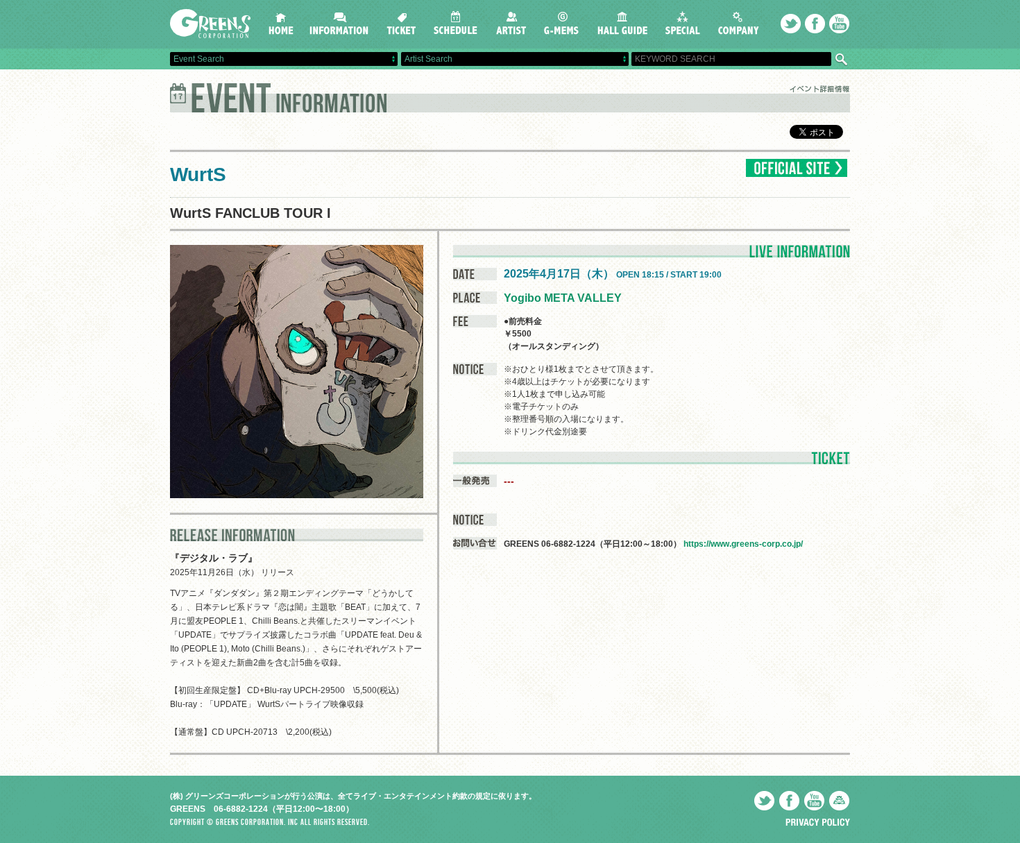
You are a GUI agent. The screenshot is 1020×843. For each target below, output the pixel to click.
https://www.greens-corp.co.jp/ (743, 544)
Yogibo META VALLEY (563, 298)
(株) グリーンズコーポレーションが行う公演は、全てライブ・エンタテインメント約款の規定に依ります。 (353, 796)
